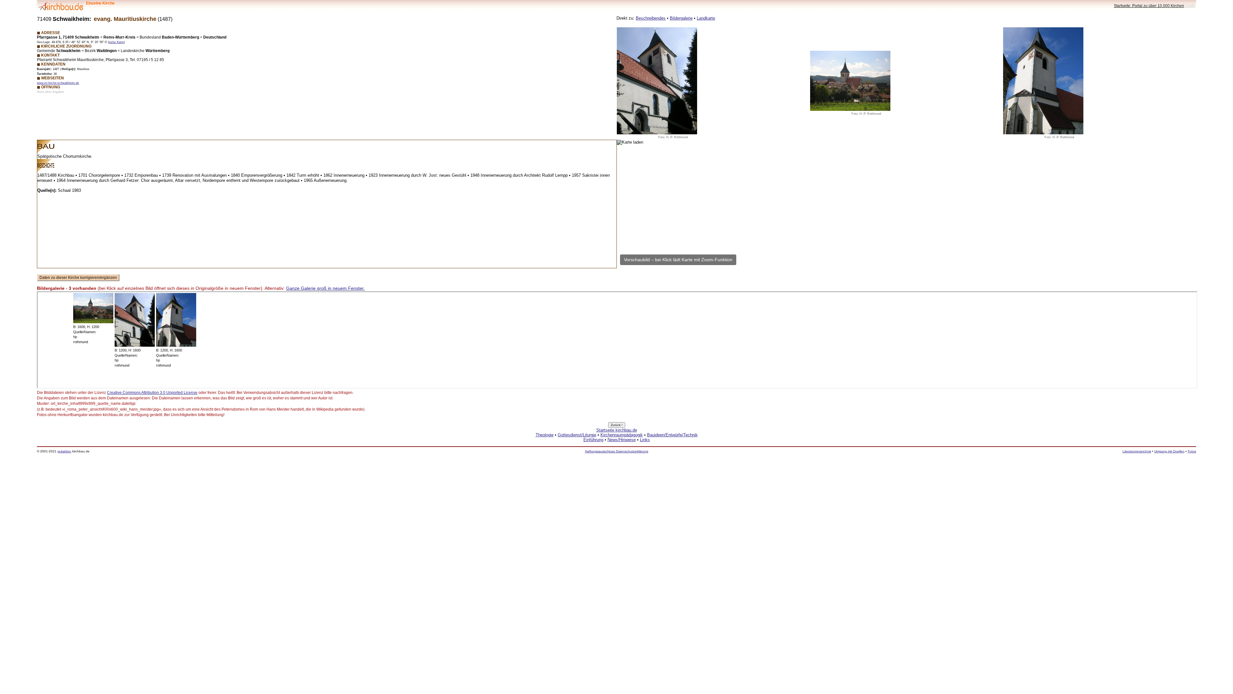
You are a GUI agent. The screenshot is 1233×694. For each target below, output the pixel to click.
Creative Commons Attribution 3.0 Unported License (152, 393)
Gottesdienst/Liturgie (577, 434)
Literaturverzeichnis (1137, 451)
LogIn (1190, 6)
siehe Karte (116, 42)
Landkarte (706, 18)
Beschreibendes (651, 18)
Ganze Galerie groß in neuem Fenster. (325, 288)
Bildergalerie (681, 18)
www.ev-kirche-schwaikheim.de (58, 83)
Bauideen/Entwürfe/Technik (672, 434)
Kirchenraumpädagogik (621, 434)
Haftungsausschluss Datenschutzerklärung (616, 451)
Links (645, 439)
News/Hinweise (622, 439)
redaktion (64, 451)
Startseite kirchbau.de (616, 430)
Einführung (593, 439)
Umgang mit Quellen (1169, 451)
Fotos (1192, 451)
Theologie (545, 434)
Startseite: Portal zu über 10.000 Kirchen (1149, 6)
